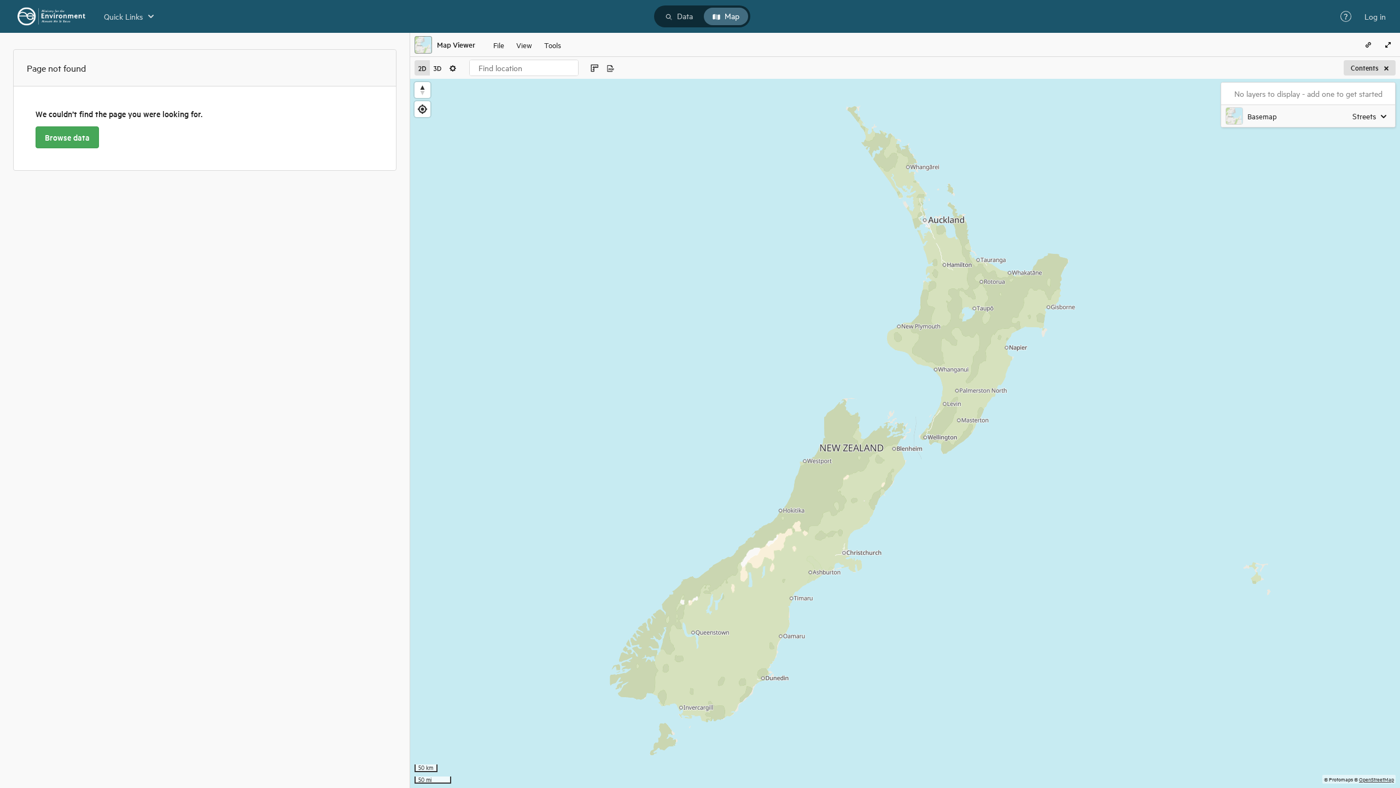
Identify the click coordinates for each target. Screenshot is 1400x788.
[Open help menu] (1346, 16)
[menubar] (527, 45)
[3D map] (437, 68)
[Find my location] (422, 109)
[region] (905, 433)
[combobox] (524, 68)
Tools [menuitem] (552, 44)
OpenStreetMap (1376, 779)
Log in (1375, 16)
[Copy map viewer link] (1368, 45)
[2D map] (422, 68)
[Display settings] (452, 68)
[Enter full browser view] (1388, 45)
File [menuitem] (498, 44)
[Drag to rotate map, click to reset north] (422, 90)
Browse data (67, 137)
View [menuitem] (524, 44)
